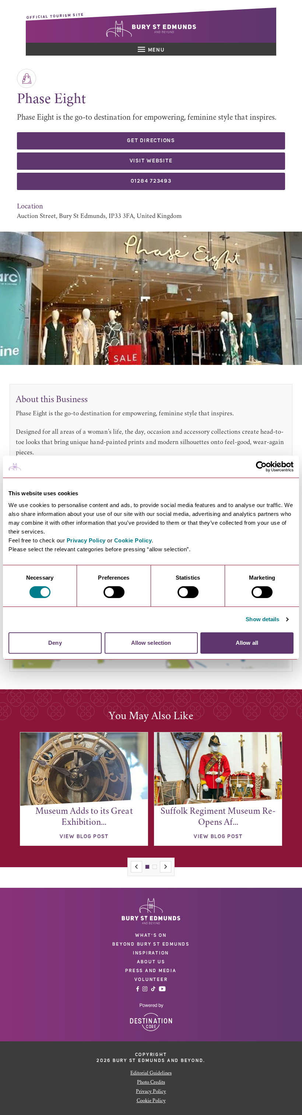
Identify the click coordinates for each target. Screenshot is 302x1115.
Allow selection (151, 643)
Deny (55, 643)
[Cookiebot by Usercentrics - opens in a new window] (261, 466)
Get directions (151, 140)
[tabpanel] (84, 789)
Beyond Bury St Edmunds (151, 944)
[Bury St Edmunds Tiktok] (153, 989)
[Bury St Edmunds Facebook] (137, 989)
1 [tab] (147, 867)
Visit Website (151, 160)
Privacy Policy (86, 540)
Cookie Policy (133, 540)
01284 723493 (151, 181)
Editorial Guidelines (151, 1073)
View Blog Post (84, 836)
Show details (262, 619)
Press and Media (150, 970)
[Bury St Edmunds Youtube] (162, 989)
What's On (151, 935)
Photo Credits (151, 1082)
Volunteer (151, 979)
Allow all (247, 643)
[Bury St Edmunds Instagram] (145, 989)
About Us (151, 962)
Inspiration (151, 953)
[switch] (113, 592)
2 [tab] (154, 867)
